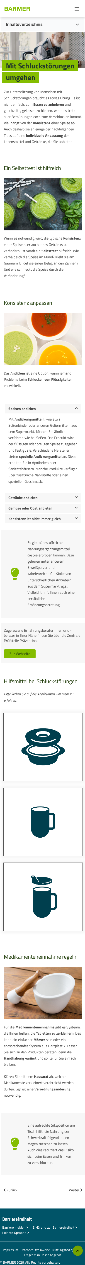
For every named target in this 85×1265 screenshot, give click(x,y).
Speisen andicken (22, 408)
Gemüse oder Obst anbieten (30, 508)
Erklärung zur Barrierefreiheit (53, 1227)
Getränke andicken (23, 497)
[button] (76, 8)
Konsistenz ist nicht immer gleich (34, 518)
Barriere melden (13, 1227)
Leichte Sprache (14, 1233)
